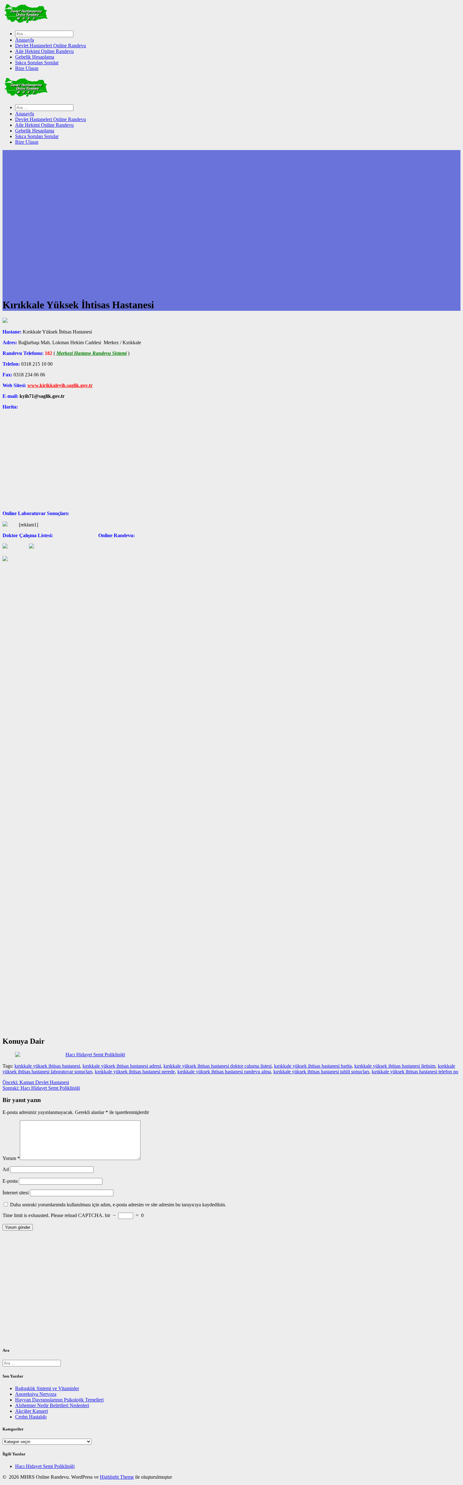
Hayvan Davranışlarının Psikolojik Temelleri (59, 1399)
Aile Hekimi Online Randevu (44, 51)
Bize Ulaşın (26, 68)
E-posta (10, 1181)
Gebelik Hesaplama (34, 57)
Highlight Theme (117, 1477)
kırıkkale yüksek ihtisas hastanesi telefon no (415, 1071)
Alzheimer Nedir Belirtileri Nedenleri (52, 1405)
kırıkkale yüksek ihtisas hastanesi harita (313, 1066)
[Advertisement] (191, 1291)
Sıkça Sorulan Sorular (37, 62)
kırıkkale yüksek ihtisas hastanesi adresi (122, 1066)
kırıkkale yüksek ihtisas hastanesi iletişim (394, 1066)
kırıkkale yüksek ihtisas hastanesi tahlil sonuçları (321, 1071)
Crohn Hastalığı (31, 1416)
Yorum (11, 1158)
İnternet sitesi (16, 1192)
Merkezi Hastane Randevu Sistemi (91, 353)
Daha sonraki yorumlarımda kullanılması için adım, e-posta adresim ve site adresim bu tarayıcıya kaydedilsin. (118, 1204)
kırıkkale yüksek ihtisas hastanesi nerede (135, 1071)
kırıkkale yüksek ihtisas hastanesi (47, 1066)
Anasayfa (24, 40)
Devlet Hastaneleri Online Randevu (50, 45)
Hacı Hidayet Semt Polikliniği (45, 1466)
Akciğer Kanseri (31, 1411)
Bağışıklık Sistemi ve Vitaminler (47, 1388)
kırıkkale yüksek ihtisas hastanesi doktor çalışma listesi (217, 1066)
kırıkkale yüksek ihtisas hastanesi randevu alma (224, 1071)
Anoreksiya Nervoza (35, 1394)
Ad (6, 1169)
